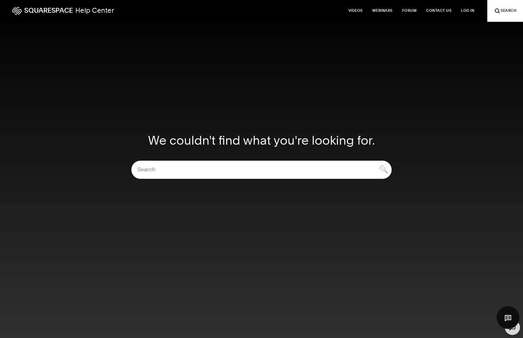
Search (508, 11)
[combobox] (261, 170)
